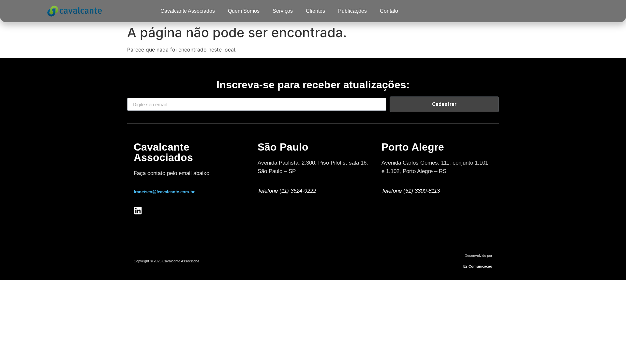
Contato (389, 11)
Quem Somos (244, 11)
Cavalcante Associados (187, 11)
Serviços (283, 11)
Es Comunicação (477, 266)
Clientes (315, 11)
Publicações (352, 11)
